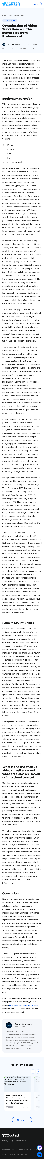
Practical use (19, 15)
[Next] (38, 1071)
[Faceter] (11, 4)
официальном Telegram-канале (23, 1005)
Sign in (36, 4)
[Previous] (33, 1071)
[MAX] (39, 1148)
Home (4, 15)
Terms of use (21, 1141)
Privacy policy (7, 1141)
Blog (10, 15)
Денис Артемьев (13, 44)
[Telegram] (39, 1154)
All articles (22, 1120)
